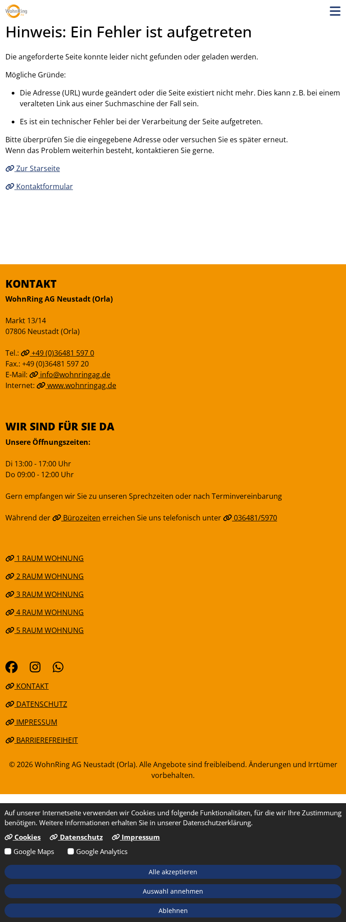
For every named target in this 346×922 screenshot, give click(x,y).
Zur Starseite (37, 168)
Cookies (27, 836)
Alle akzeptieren (173, 872)
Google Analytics (101, 851)
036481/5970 (254, 518)
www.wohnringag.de (81, 385)
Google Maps (34, 851)
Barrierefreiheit (46, 740)
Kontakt (31, 686)
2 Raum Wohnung (49, 576)
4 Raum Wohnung (49, 612)
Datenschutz (40, 704)
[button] (335, 11)
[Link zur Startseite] (16, 11)
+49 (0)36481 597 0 (62, 353)
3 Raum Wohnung (49, 594)
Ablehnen (173, 910)
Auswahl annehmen (173, 891)
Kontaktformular (43, 186)
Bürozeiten (80, 518)
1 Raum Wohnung (49, 558)
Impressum (35, 722)
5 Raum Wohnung (49, 630)
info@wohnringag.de (74, 375)
